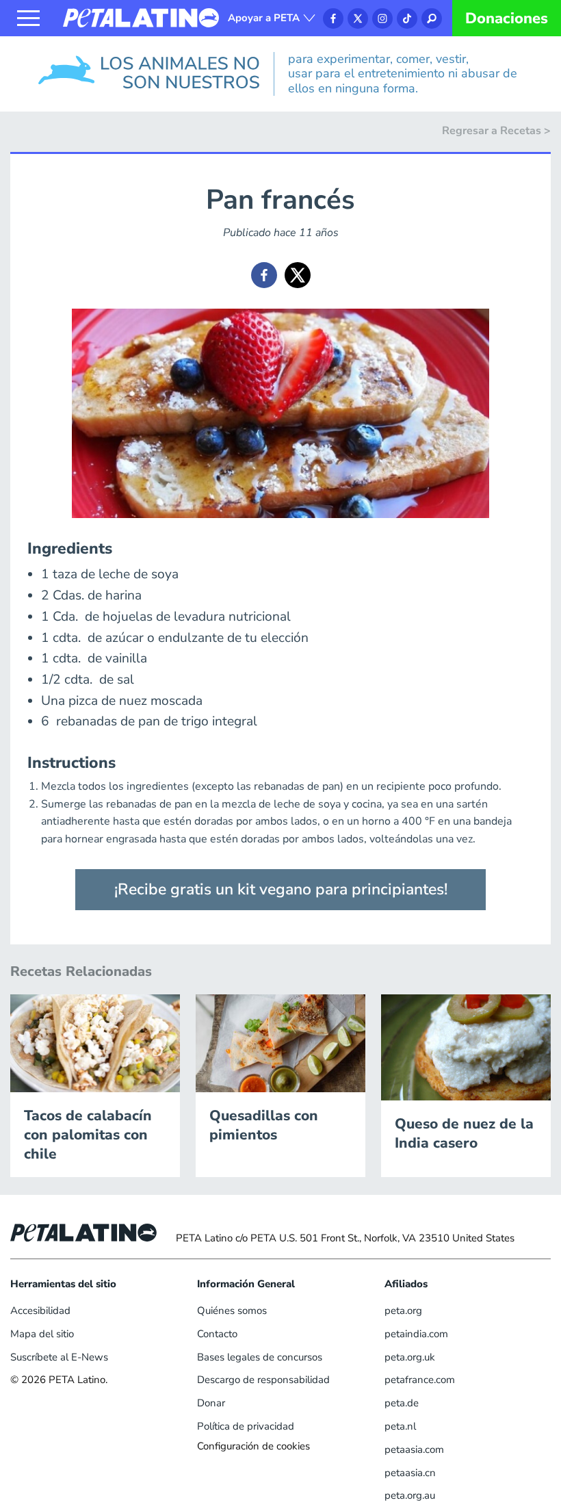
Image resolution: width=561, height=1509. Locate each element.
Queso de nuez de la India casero (464, 1133)
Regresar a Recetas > (496, 130)
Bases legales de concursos (259, 1357)
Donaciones (506, 18)
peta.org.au (409, 1495)
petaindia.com (416, 1334)
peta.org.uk (409, 1357)
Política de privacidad (245, 1426)
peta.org (403, 1310)
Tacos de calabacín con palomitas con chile (88, 1134)
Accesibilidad (40, 1310)
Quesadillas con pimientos (263, 1125)
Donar (211, 1403)
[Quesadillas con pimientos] (280, 1042)
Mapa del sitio (42, 1334)
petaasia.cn (410, 1473)
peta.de (401, 1403)
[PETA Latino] (141, 17)
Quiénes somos (232, 1310)
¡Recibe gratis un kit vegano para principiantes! (280, 889)
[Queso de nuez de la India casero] (466, 1046)
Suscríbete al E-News (59, 1357)
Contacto (217, 1334)
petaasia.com (414, 1449)
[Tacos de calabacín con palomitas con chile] (95, 1042)
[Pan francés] (264, 275)
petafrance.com (419, 1380)
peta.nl (400, 1426)
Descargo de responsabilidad (263, 1380)
